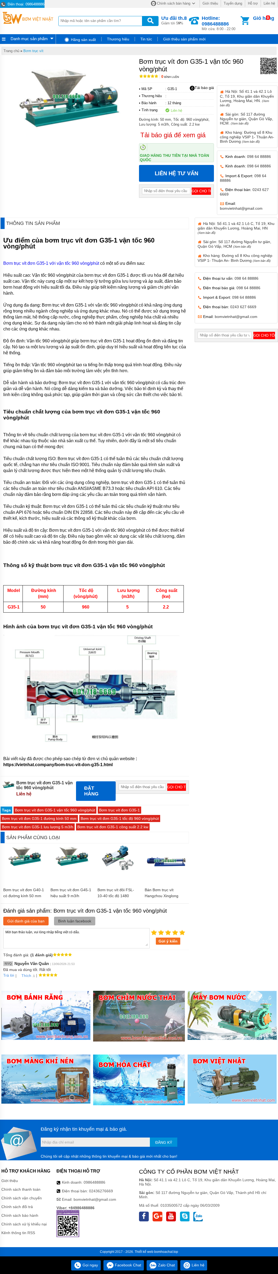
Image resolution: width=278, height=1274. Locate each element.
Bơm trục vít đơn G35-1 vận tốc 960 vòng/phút (55, 810)
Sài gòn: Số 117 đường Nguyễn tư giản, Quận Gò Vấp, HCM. (246, 118)
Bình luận (170, 76)
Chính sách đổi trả (17, 1207)
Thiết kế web (144, 1252)
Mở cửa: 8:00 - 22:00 (218, 23)
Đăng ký (163, 1142)
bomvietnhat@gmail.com (241, 208)
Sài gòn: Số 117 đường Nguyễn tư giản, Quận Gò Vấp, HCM (234, 244)
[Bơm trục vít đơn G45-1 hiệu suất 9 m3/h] (71, 865)
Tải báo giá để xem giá (173, 135)
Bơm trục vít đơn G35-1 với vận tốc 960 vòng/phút (51, 263)
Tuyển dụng (233, 3)
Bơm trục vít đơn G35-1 (119, 810)
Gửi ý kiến (168, 941)
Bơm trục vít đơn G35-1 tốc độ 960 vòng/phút (120, 818)
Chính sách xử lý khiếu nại (24, 1224)
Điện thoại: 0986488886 (26, 4)
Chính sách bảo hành (19, 1215)
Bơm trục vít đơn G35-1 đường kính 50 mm (39, 818)
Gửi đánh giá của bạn (26, 921)
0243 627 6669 (243, 307)
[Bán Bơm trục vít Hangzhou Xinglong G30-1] (165, 875)
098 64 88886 (259, 156)
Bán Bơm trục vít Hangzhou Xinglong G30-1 (161, 896)
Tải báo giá (204, 87)
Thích (26, 975)
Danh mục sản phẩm (29, 38)
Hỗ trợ (253, 3)
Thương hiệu (118, 39)
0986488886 (94, 1182)
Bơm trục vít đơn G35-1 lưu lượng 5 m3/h (37, 827)
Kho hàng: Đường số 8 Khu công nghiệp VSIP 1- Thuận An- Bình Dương (247, 137)
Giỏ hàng (263, 18)
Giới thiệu (210, 3)
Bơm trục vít (33, 51)
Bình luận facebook (74, 921)
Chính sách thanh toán (20, 1189)
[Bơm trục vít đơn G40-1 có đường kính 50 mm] (24, 865)
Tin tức (146, 39)
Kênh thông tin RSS (18, 1233)
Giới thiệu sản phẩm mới (184, 39)
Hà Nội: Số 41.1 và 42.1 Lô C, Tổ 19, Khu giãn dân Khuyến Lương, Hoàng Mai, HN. (247, 98)
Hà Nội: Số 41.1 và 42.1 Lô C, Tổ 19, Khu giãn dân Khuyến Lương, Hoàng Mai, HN (236, 227)
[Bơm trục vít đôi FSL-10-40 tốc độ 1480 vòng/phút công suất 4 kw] (118, 871)
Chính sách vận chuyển (21, 1198)
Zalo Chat (166, 1265)
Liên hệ (269, 3)
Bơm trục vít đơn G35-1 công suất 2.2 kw (112, 827)
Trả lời (8, 975)
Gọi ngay (89, 1265)
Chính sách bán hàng (173, 3)
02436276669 (101, 1191)
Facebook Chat (127, 1265)
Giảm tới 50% (174, 20)
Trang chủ (11, 51)
